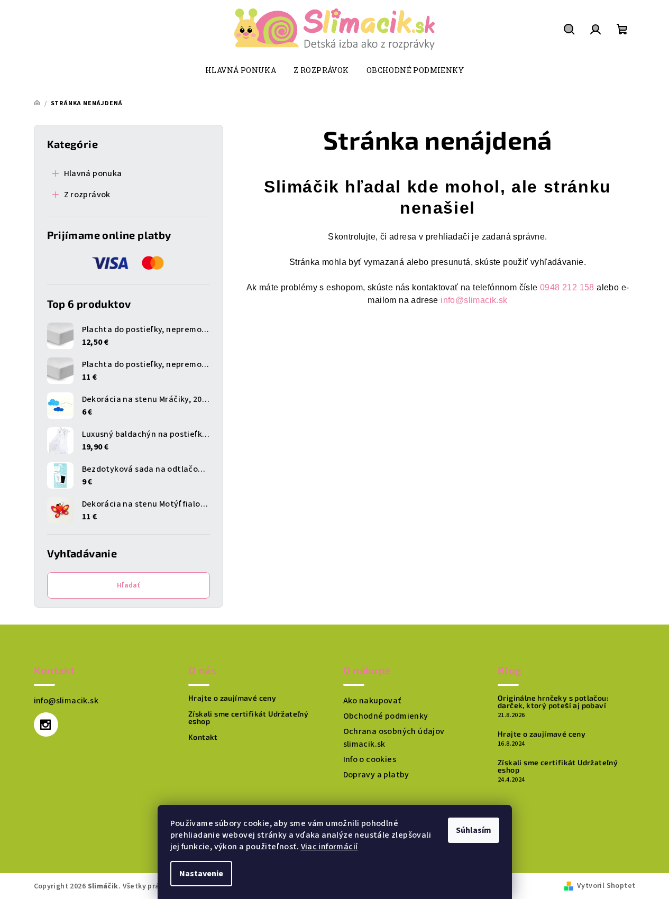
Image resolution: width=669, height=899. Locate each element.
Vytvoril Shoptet (606, 885)
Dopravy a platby (376, 775)
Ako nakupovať (372, 701)
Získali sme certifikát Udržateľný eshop (248, 717)
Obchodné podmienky (385, 716)
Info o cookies (370, 759)
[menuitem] (241, 70)
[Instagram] (46, 724)
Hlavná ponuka (93, 173)
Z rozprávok (87, 194)
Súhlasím (473, 830)
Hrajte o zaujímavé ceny (232, 698)
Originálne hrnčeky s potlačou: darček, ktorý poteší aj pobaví (553, 701)
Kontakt (203, 737)
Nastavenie (201, 873)
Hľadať (128, 585)
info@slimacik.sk (474, 300)
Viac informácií (329, 846)
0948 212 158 (567, 287)
